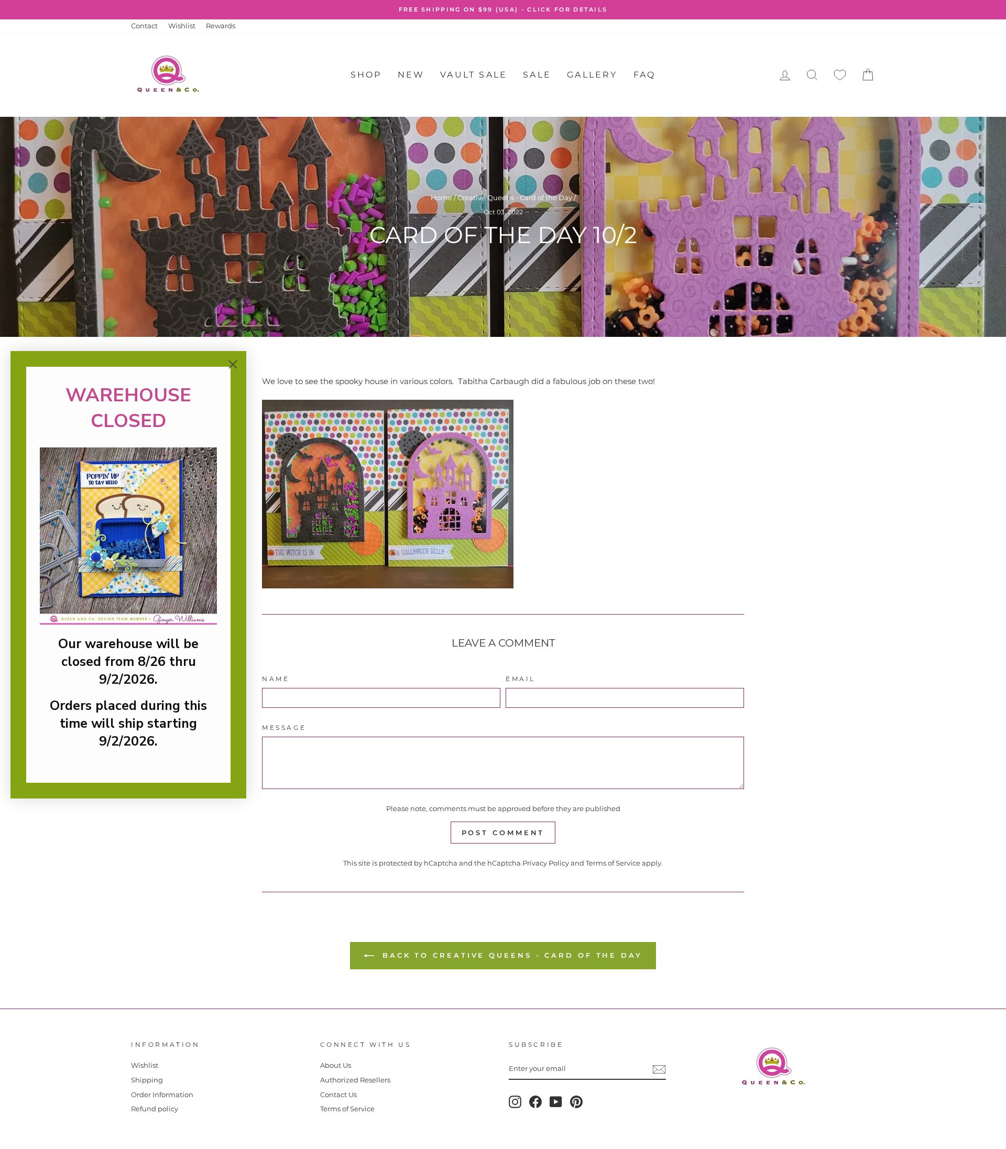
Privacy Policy (545, 863)
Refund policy (154, 1109)
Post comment (503, 832)
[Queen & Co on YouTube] (556, 1102)
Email (520, 679)
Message (284, 727)
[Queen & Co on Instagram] (515, 1102)
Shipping (147, 1080)
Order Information (162, 1095)
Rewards (220, 26)
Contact (144, 26)
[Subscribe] (659, 1069)
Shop (366, 75)
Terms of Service (613, 863)
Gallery (592, 75)
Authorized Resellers (355, 1080)
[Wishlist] (840, 75)
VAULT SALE (473, 75)
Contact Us (338, 1095)
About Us (335, 1065)
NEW (411, 75)
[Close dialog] (233, 364)
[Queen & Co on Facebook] (535, 1102)
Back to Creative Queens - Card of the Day (510, 955)
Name (275, 679)
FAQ (644, 75)
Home (441, 198)
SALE (537, 75)
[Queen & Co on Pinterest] (576, 1102)
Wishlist (181, 26)
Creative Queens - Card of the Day (514, 198)
